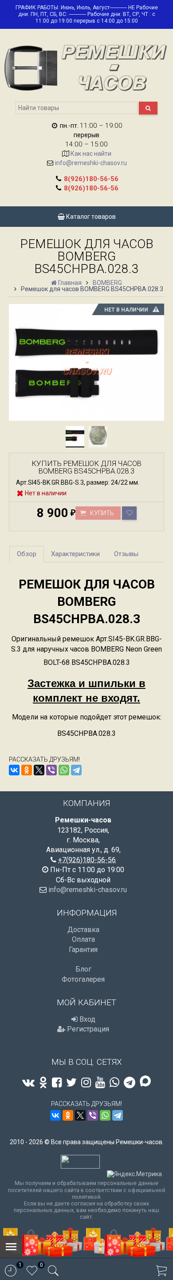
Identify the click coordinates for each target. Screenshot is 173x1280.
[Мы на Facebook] (57, 1082)
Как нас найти (91, 153)
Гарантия (83, 949)
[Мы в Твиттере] (71, 1082)
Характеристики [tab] (75, 554)
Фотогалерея (83, 979)
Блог (83, 969)
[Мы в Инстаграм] (86, 1082)
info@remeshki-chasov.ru (91, 162)
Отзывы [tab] (126, 554)
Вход (86, 1019)
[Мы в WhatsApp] (114, 1082)
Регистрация (87, 1029)
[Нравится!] (129, 513)
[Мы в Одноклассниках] (43, 1082)
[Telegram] (76, 770)
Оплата (83, 939)
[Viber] (51, 770)
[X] (39, 770)
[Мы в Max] (145, 1081)
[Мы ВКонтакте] (28, 1082)
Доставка (83, 929)
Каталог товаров (90, 216)
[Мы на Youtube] (100, 1082)
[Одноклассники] (26, 770)
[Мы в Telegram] (129, 1082)
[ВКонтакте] (14, 770)
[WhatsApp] (64, 770)
